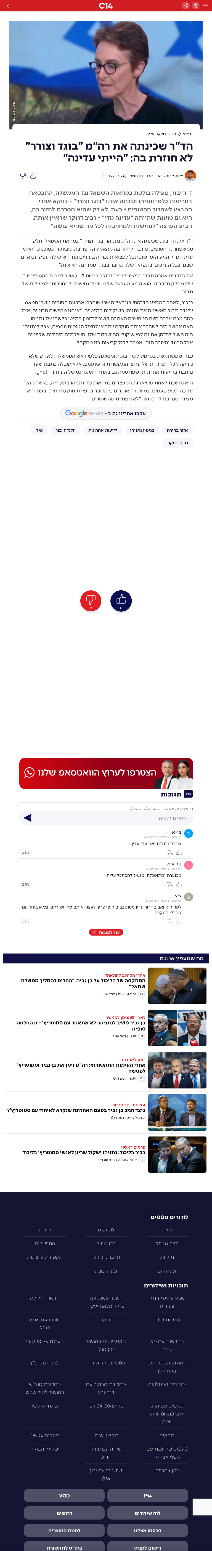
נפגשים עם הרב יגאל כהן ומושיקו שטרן (167, 1413)
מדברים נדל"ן (45, 1362)
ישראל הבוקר (45, 1448)
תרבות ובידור (106, 1256)
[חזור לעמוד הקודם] (8, 5)
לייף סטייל (167, 1243)
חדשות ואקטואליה (161, 133)
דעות (167, 1229)
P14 (148, 1495)
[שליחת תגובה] (28, 818)
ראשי (187, 133)
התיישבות (45, 1243)
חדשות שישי (167, 1319)
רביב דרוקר (178, 442)
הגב (25, 852)
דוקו (106, 1319)
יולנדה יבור (65, 429)
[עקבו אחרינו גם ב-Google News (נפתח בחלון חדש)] (106, 413)
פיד (39, 429)
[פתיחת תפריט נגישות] (196, 5)
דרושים (64, 1513)
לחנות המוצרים (64, 1530)
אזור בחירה (177, 429)
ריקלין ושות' (106, 1435)
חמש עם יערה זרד (106, 1362)
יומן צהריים (167, 1470)
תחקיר (167, 1435)
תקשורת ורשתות (45, 1256)
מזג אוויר (106, 1243)
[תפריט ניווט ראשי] (205, 5)
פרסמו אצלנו (147, 1530)
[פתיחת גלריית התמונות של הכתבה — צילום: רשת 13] (106, 75)
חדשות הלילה (45, 1298)
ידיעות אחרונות (102, 429)
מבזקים (106, 1229)
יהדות (45, 1229)
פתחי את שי (45, 1405)
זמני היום (167, 1270)
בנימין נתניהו (142, 429)
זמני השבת (106, 1270)
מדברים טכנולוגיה (167, 1384)
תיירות (167, 1256)
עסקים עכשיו (45, 1435)
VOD (64, 1495)
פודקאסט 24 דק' (106, 1405)
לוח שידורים (148, 1513)
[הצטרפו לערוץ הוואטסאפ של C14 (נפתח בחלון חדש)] (106, 773)
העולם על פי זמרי (45, 1341)
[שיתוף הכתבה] (186, 5)
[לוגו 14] (106, 5)
